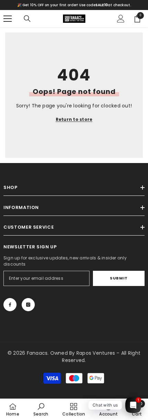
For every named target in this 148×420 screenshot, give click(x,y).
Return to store (74, 119)
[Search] (27, 19)
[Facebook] (10, 304)
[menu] (7, 19)
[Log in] (121, 18)
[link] (41, 409)
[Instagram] (28, 304)
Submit (118, 278)
